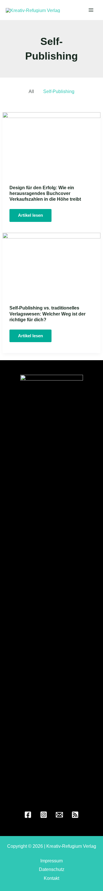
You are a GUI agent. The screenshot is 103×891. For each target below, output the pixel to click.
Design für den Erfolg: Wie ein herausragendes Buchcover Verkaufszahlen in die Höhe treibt (45, 193)
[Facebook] (27, 814)
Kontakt (51, 878)
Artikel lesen (34, 217)
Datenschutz (51, 869)
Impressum (51, 860)
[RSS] (75, 814)
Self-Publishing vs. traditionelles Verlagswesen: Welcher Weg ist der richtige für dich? (47, 313)
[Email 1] (59, 814)
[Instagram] (43, 814)
